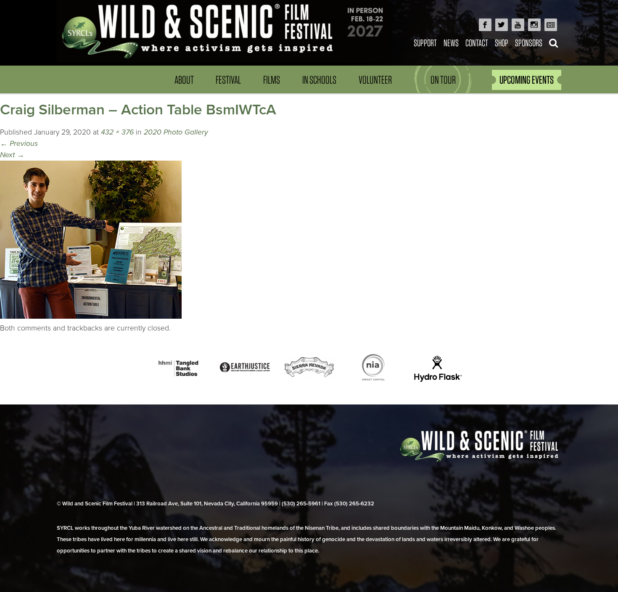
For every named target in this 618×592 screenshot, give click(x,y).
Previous (19, 143)
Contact (476, 42)
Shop (501, 42)
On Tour (443, 79)
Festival (228, 79)
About (184, 79)
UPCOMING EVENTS (526, 79)
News (451, 42)
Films (271, 79)
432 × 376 (117, 132)
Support (425, 42)
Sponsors (528, 42)
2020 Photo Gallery (176, 132)
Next (12, 155)
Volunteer (375, 79)
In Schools (319, 79)
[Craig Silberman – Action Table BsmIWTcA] (91, 316)
